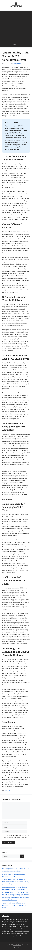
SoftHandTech (17, 945)
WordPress (16, 947)
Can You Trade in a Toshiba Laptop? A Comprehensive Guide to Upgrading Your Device (14, 905)
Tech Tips (7, 790)
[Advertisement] (16, 26)
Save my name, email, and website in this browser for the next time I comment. (16, 836)
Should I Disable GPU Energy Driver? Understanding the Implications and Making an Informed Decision (15, 882)
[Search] (22, 856)
